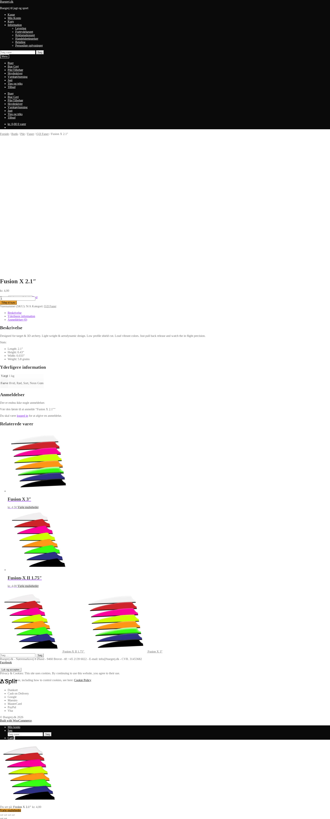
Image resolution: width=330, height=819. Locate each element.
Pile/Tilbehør (15, 69)
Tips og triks (15, 83)
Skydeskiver (15, 73)
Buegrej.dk (6, 1)
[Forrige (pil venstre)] (1, 818)
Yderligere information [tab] (21, 316)
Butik (14, 134)
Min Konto (14, 18)
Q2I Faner (42, 134)
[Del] (9, 814)
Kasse (11, 14)
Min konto (14, 727)
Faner (30, 134)
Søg (40, 52)
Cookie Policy (82, 680)
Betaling (20, 42)
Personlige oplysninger (29, 45)
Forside (4, 134)
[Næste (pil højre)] (5, 818)
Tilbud (11, 87)
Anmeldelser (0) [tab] (17, 319)
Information (15, 24)
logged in (22, 415)
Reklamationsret (25, 35)
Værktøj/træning (18, 76)
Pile (22, 134)
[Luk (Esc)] (13, 814)
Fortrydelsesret (24, 31)
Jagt (10, 80)
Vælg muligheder (28, 507)
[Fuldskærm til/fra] (5, 814)
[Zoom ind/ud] (1, 814)
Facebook (6, 662)
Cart (11, 738)
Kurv (11, 21)
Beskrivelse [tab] (15, 312)
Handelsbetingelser (26, 38)
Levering (20, 28)
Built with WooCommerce (16, 720)
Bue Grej (13, 66)
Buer (11, 63)
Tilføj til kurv (8, 302)
